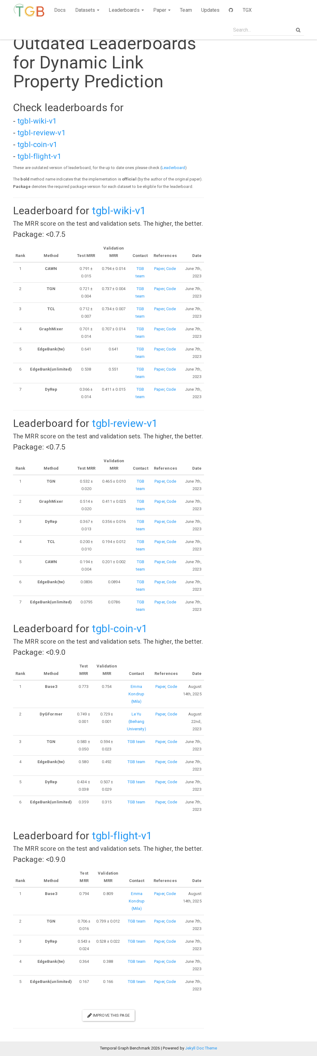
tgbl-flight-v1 (39, 156)
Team (186, 10)
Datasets (86, 10)
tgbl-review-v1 (41, 132)
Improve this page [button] (111, 1015)
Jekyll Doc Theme (201, 1048)
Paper (160, 10)
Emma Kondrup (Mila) (136, 694)
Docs (60, 10)
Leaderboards (125, 10)
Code (171, 268)
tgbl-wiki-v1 (37, 121)
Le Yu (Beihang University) (136, 721)
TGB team (136, 741)
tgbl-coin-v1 (37, 144)
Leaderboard (173, 167)
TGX (247, 10)
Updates (210, 10)
